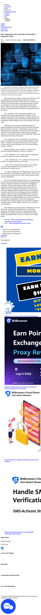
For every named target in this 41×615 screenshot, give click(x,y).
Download (8, 6)
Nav (6, 17)
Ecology (7, 13)
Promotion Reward (10, 11)
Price (6, 8)
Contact (7, 15)
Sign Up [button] (3, 237)
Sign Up (7, 20)
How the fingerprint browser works (19, 223)
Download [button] (4, 235)
